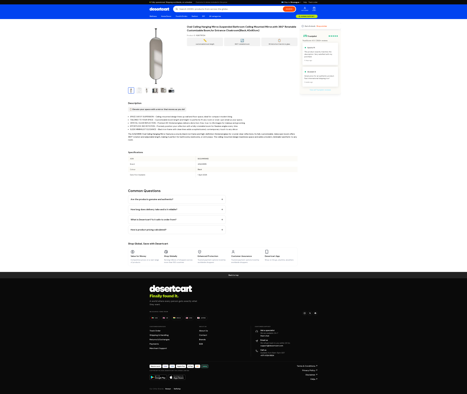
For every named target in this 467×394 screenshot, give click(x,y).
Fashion (195, 16)
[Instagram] (304, 313)
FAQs (314, 379)
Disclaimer (312, 374)
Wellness (153, 16)
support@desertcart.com (271, 346)
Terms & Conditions (307, 366)
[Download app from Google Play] (158, 377)
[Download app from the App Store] (176, 377)
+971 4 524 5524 (267, 355)
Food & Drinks (181, 16)
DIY (203, 16)
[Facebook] (315, 313)
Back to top (234, 275)
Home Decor (166, 16)
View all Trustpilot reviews (320, 90)
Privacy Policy (310, 370)
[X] (310, 313)
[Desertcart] (159, 9)
